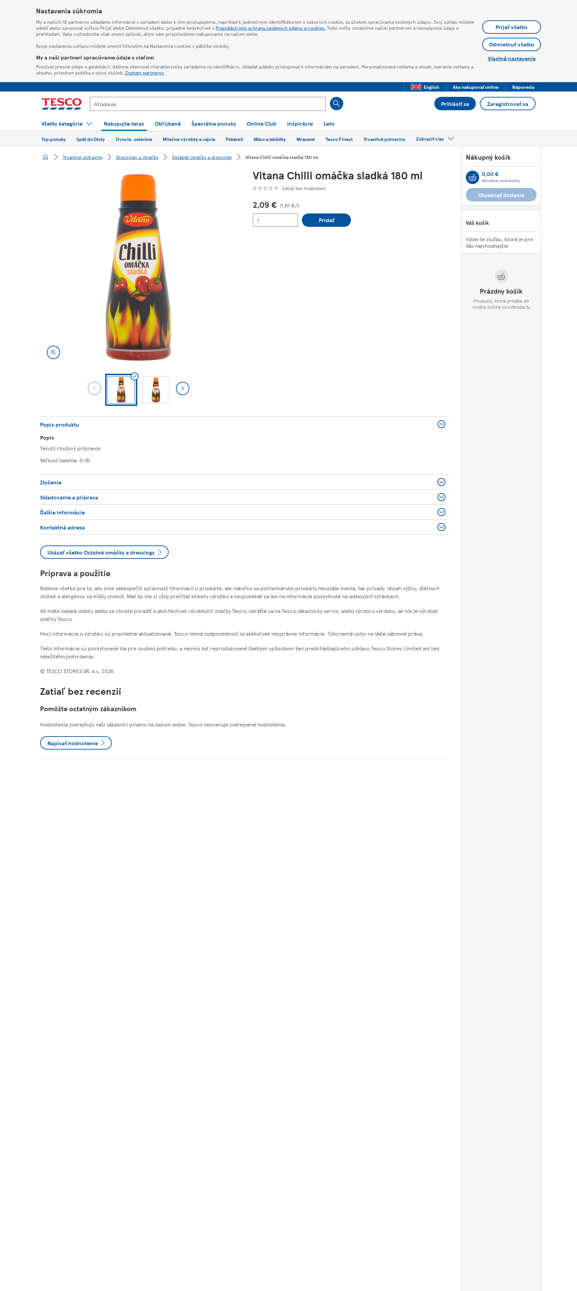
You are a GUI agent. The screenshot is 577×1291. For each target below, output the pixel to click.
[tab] (121, 390)
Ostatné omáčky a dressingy (202, 157)
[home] (45, 157)
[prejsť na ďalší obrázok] (182, 388)
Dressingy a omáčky (137, 157)
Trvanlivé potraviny (83, 157)
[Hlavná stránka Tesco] (61, 104)
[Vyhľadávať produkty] (336, 103)
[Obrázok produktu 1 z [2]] (138, 267)
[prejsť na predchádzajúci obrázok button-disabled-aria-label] (94, 388)
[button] (425, 87)
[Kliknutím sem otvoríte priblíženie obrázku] (53, 352)
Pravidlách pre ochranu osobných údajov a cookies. (271, 27)
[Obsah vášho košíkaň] (472, 177)
